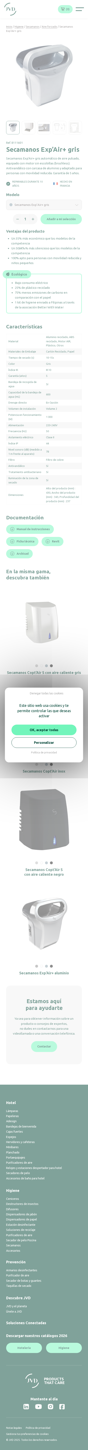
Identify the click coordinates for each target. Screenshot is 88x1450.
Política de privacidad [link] (44, 752)
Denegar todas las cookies (46, 693)
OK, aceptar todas (44, 730)
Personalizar (44, 742)
